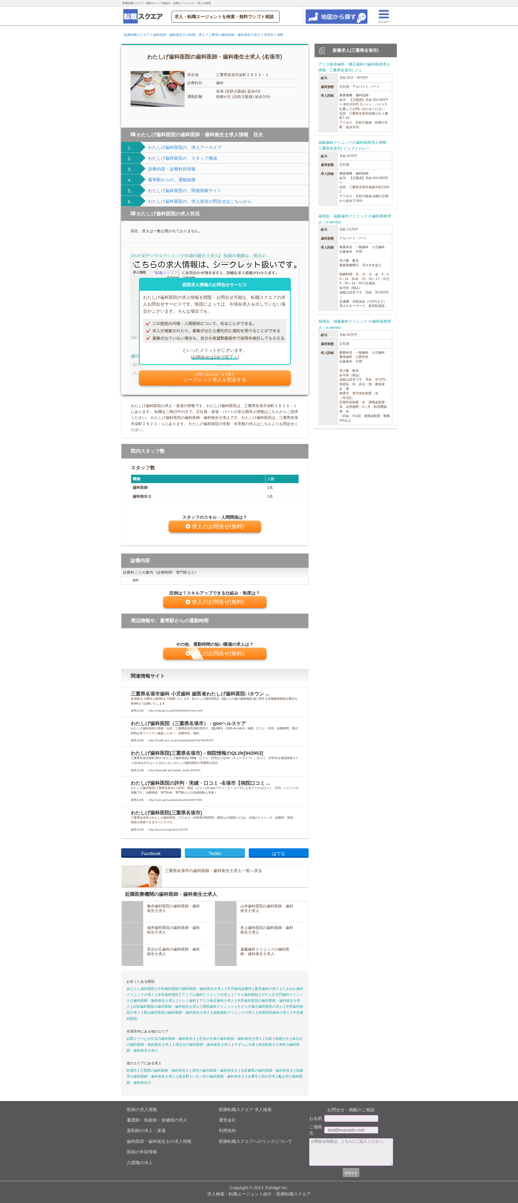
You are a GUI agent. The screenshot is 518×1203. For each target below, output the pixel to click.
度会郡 (184, 1076)
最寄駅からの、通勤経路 (172, 179)
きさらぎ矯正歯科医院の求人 (260, 1006)
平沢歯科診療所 (240, 989)
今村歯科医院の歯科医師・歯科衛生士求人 (191, 989)
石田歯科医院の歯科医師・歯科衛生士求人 (167, 1006)
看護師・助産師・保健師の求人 (157, 1120)
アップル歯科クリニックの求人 (207, 995)
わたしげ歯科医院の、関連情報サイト (184, 190)
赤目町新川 (267, 1045)
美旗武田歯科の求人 (274, 1012)
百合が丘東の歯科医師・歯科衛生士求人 (231, 1039)
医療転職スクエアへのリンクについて (255, 1141)
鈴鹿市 (132, 1070)
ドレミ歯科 (188, 1001)
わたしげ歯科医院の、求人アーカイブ (184, 147)
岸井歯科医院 (169, 995)
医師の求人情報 (142, 1109)
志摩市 (253, 1076)
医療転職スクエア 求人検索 (245, 1109)
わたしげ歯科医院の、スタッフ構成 (182, 158)
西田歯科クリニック (219, 1006)
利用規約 (227, 1130)
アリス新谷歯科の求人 (217, 1001)
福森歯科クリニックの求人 (234, 1012)
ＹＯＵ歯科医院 (246, 995)
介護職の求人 (140, 1162)
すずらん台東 (245, 1045)
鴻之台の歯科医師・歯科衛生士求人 (203, 1045)
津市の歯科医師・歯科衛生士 (215, 1070)
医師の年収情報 (142, 1152)
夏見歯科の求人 (267, 989)
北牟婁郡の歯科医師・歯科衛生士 (267, 1070)
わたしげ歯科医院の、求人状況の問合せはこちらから (200, 201)
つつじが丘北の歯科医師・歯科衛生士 (167, 1039)
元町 (269, 1039)
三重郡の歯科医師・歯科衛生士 (165, 1070)
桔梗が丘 (282, 1039)
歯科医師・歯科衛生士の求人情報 (159, 1141)
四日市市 (268, 1076)
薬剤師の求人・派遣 (146, 1130)
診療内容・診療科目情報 (172, 169)
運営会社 (227, 1120)
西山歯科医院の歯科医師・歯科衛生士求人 (177, 1012)
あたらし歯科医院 (141, 989)
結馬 (131, 1039)
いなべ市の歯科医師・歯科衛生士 (219, 1076)
